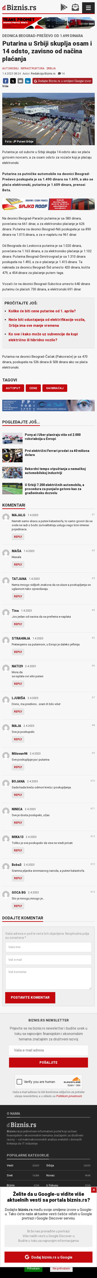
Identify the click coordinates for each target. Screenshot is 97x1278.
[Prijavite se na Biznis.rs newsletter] (75, 8)
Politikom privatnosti (69, 1096)
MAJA (16, 726)
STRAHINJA (21, 638)
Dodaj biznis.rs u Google (51, 1257)
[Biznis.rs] (21, 1124)
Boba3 (16, 865)
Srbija (51, 68)
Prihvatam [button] (33, 1268)
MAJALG (18, 515)
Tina (15, 610)
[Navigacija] (88, 7)
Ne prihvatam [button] (61, 1268)
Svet (10, 1175)
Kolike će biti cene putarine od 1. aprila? (42, 311)
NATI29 (17, 666)
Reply (18, 536)
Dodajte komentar (22, 918)
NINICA (17, 809)
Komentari (13, 505)
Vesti (10, 1165)
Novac (50, 1175)
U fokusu (52, 1185)
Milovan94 (20, 753)
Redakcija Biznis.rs (43, 73)
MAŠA (16, 551)
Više (5, 86)
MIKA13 (17, 837)
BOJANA (18, 781)
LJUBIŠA (18, 698)
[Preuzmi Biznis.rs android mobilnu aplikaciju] (64, 8)
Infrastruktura (32, 68)
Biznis (11, 1185)
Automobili (10, 68)
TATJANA (19, 579)
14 (63, 73)
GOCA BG (19, 892)
